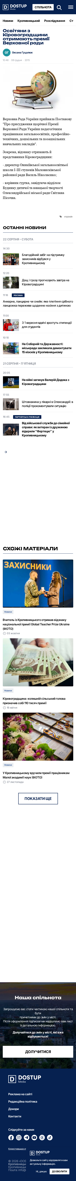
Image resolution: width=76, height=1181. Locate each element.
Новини (8, 21)
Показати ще (38, 798)
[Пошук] (58, 7)
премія (68, 216)
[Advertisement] (38, 501)
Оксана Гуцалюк (22, 52)
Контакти (14, 1116)
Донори (13, 1109)
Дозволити (59, 1171)
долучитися (38, 1052)
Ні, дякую (41, 1171)
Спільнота (43, 7)
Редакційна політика (22, 1101)
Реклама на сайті (20, 1094)
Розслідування (54, 21)
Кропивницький (29, 21)
